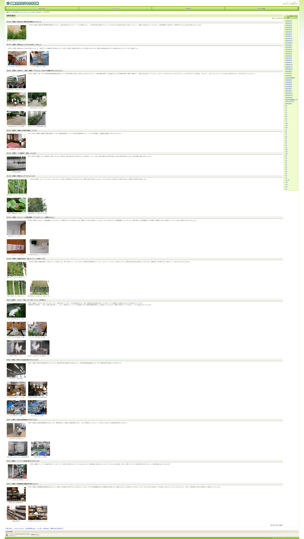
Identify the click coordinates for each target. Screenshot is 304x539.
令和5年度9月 (288, 103)
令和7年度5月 (288, 53)
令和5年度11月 (289, 95)
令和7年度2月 (288, 34)
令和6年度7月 (288, 75)
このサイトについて (19, 528)
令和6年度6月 (288, 80)
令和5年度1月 (288, 90)
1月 (286, 121)
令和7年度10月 (289, 42)
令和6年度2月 (288, 60)
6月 (286, 110)
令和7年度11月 (289, 40)
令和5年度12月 (289, 93)
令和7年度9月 (288, 45)
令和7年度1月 (288, 36)
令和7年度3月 (288, 31)
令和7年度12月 (289, 38)
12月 (286, 123)
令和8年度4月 (288, 29)
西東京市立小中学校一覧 (57, 528)
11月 (286, 125)
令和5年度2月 (288, 88)
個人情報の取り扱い (31, 528)
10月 (286, 127)
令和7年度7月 (288, 49)
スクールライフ (24, 12)
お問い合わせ (9, 528)
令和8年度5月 (288, 27)
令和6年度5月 (288, 82)
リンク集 (39, 528)
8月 (286, 105)
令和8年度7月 (288, 23)
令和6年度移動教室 (290, 77)
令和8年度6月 (288, 25)
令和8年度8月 (288, 20)
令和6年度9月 (288, 71)
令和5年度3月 (288, 86)
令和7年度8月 (288, 47)
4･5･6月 (287, 180)
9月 (286, 129)
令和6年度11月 (289, 66)
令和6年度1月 (288, 62)
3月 (286, 116)
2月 (286, 118)
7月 (286, 108)
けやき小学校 (15, 12)
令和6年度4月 (288, 84)
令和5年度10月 (289, 97)
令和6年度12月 (289, 64)
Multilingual (46, 528)
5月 (286, 112)
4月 (286, 114)
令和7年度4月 (288, 56)
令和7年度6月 (288, 51)
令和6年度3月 (288, 58)
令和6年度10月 (289, 69)
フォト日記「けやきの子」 (36, 12)
